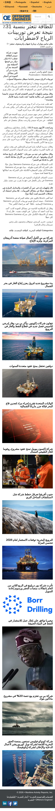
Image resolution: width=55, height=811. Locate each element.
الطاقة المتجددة (21, 230)
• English (47, 2)
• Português (20, 2)
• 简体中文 (23, 11)
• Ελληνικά (9, 6)
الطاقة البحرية (35, 230)
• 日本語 (7, 2)
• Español (34, 2)
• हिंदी (34, 11)
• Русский (23, 6)
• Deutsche (36, 6)
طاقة (11, 230)
